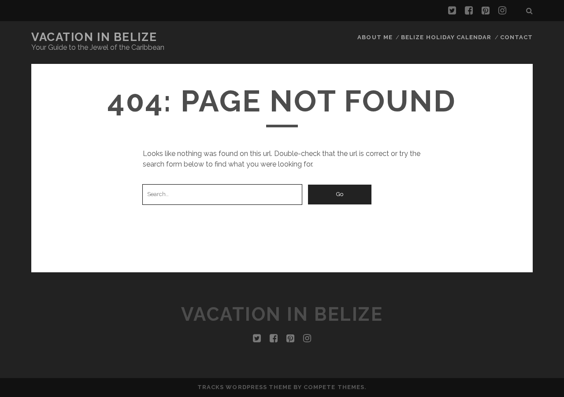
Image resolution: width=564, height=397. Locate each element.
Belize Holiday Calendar (446, 37)
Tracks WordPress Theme (244, 387)
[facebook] (469, 11)
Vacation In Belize (94, 37)
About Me (374, 37)
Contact (516, 37)
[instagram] (502, 11)
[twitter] (452, 11)
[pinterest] (486, 11)
